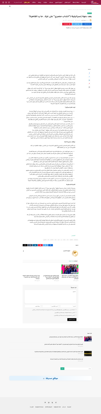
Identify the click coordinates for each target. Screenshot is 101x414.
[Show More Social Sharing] (60, 24)
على (58, 239)
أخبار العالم (67, 2)
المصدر (73, 235)
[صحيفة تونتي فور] (94, 2)
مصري (45, 239)
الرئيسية (84, 2)
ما (48, 239)
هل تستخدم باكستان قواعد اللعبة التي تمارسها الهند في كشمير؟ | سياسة (31, 277)
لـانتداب (51, 239)
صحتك (51, 2)
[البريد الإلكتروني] (89, 87)
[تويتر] (89, 76)
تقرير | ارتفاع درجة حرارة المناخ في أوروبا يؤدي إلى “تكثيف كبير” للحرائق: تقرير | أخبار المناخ (51, 277)
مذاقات (34, 2)
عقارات (45, 2)
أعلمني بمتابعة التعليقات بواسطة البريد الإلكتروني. (64, 312)
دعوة (64, 239)
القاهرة (71, 239)
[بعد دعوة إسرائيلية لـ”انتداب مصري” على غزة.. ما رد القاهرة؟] (50, 46)
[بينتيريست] (89, 83)
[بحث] (10, 6)
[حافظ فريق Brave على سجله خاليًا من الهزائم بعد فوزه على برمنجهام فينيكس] (69, 269)
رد (61, 239)
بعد (67, 239)
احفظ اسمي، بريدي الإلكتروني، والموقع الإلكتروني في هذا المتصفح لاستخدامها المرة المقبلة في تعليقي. (53, 309)
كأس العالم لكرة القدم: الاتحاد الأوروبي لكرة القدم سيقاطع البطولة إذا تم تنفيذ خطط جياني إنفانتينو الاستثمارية (59, 351)
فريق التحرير (83, 20)
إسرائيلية (76, 239)
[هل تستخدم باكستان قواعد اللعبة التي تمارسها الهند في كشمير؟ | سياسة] (31, 269)
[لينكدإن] (89, 80)
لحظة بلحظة (76, 2)
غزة (55, 239)
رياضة (39, 2)
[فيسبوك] (89, 73)
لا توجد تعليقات (70, 20)
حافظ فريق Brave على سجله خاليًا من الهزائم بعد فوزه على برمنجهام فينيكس (70, 277)
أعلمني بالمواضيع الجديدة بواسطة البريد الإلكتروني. (64, 315)
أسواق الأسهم (58, 2)
